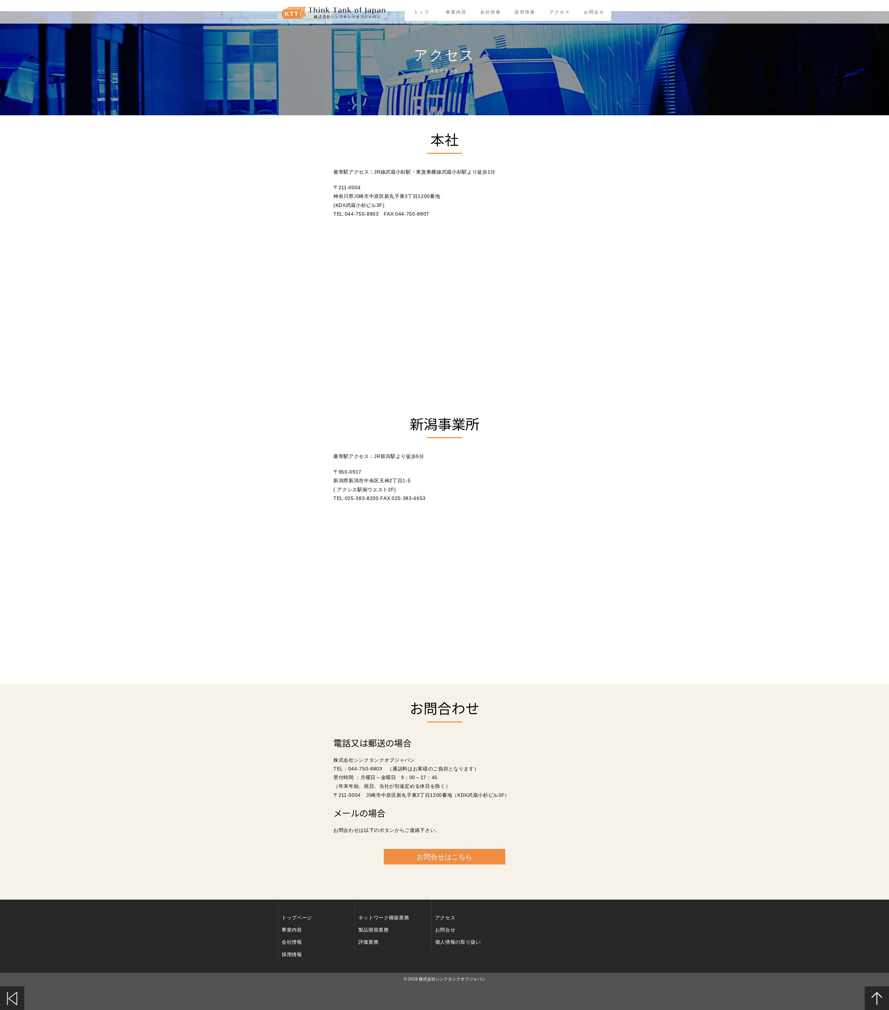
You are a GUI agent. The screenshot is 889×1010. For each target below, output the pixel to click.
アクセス (559, 12)
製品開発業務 (373, 930)
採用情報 (525, 12)
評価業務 (368, 942)
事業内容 (456, 12)
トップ (422, 12)
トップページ (297, 917)
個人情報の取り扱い (458, 942)
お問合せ (593, 12)
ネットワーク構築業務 (383, 917)
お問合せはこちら (444, 857)
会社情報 (490, 12)
